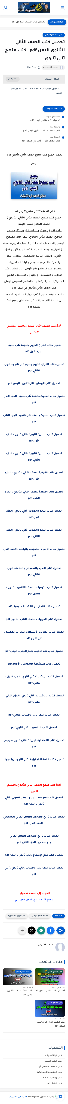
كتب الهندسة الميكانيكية (49, 1072)
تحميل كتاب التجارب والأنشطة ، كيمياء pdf (34, 606)
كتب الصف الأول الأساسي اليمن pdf (41, 141)
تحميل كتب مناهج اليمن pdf (45, 120)
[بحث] (5, 7)
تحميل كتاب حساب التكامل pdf (28, 22)
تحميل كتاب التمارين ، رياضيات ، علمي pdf (34, 715)
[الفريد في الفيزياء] (34, 7)
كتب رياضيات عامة (52, 1078)
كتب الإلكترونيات (53, 1055)
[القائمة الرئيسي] (62, 7)
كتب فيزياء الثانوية (16, 916)
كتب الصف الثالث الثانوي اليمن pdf (41, 131)
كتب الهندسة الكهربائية (50, 1067)
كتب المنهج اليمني (53, 35)
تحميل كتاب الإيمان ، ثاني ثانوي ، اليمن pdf (34, 383)
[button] (51, 930)
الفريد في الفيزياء (18, 1097)
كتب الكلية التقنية (53, 1061)
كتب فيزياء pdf (54, 1083)
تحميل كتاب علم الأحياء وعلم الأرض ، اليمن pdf (34, 651)
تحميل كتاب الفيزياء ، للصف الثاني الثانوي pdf (34, 619)
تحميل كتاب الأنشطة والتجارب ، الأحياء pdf (34, 664)
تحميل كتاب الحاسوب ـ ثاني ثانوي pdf (34, 727)
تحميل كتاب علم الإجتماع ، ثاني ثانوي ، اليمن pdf (34, 855)
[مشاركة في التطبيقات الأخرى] (22, 930)
